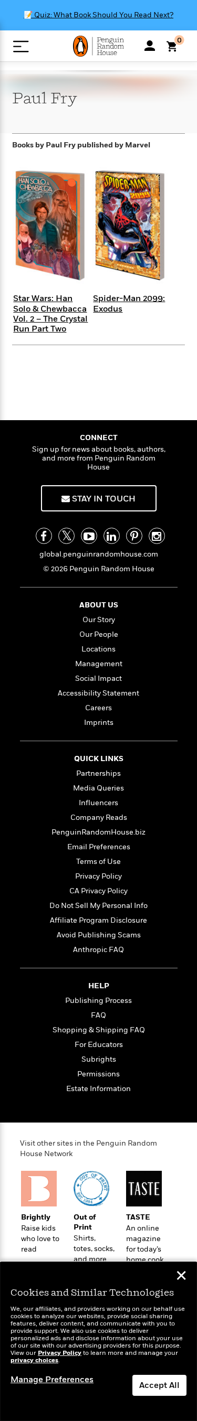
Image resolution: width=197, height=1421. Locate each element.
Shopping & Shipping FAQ (99, 1030)
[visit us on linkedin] (111, 536)
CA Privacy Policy (98, 891)
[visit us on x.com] (66, 536)
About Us (98, 605)
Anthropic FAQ (98, 950)
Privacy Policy (98, 876)
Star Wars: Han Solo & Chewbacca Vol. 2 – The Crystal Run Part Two (50, 314)
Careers (98, 708)
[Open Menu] (21, 46)
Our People (98, 634)
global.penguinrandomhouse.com (98, 554)
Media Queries (98, 788)
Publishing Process (98, 1001)
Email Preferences (98, 847)
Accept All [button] (159, 1385)
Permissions (98, 1074)
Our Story (98, 620)
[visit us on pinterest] (134, 536)
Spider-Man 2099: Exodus (129, 303)
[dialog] (98, 1341)
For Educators (99, 1045)
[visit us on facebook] (44, 536)
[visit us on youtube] (89, 536)
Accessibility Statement (98, 693)
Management (98, 664)
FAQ (98, 1015)
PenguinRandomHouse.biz (98, 832)
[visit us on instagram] (157, 536)
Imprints (98, 723)
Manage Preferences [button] (52, 1379)
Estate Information (98, 1089)
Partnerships (98, 773)
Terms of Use (98, 862)
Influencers (98, 803)
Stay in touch (103, 499)
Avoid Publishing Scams (99, 935)
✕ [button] (181, 1277)
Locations (98, 649)
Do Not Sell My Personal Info (98, 906)
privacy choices (34, 1360)
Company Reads (98, 817)
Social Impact (98, 678)
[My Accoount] (149, 45)
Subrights (98, 1059)
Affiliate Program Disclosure (98, 920)
